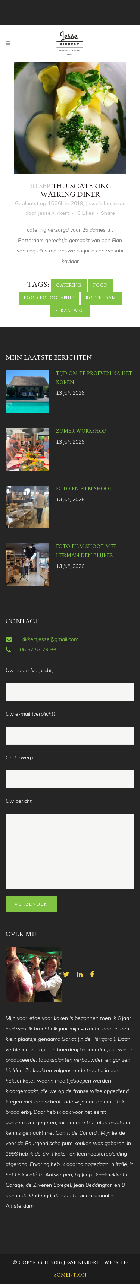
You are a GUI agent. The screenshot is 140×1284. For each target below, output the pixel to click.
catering (68, 285)
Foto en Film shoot (84, 489)
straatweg (70, 310)
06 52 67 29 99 (38, 649)
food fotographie (49, 298)
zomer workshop (81, 431)
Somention (70, 1275)
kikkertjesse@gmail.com (49, 639)
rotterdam (101, 298)
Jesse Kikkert (53, 213)
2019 (77, 203)
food (100, 285)
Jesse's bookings (105, 203)
